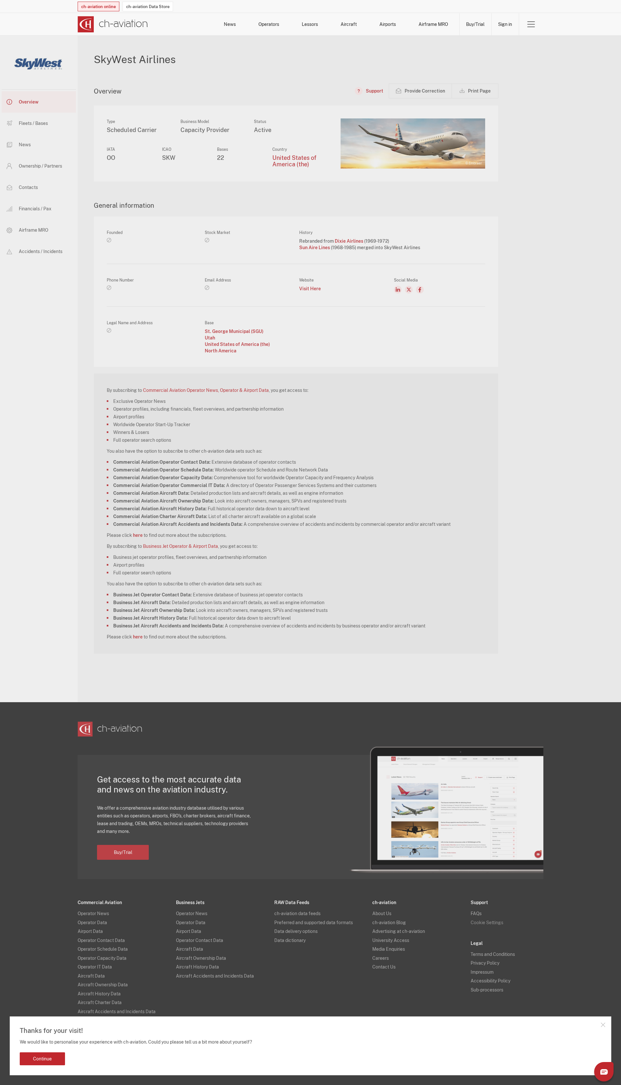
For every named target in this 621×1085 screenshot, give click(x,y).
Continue (42, 1058)
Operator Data (92, 922)
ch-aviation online (98, 6)
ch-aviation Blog (389, 922)
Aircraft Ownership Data (103, 984)
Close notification (603, 1025)
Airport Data (90, 931)
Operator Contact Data (101, 940)
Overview (28, 102)
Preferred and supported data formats (313, 922)
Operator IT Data (95, 966)
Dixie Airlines (349, 241)
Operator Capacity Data (102, 958)
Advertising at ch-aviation (398, 931)
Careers (380, 958)
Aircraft (349, 24)
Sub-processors (487, 989)
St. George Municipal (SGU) (234, 331)
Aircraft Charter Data (100, 1002)
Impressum (482, 972)
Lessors (310, 24)
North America (220, 350)
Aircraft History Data (99, 993)
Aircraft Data (91, 976)
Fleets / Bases (33, 123)
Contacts (28, 187)
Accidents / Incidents (40, 251)
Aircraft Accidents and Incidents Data (117, 1011)
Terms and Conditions (493, 954)
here (138, 535)
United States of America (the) (294, 161)
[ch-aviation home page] (113, 24)
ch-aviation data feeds (297, 913)
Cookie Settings (487, 922)
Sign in (505, 24)
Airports (387, 24)
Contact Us (384, 966)
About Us (381, 913)
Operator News (93, 913)
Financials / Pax (35, 208)
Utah (210, 337)
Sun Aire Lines (315, 247)
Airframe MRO (433, 24)
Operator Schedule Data (103, 949)
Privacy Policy (485, 963)
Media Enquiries (388, 949)
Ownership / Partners (40, 166)
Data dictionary (290, 940)
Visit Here (310, 288)
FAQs (476, 913)
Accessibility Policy (490, 980)
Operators (268, 24)
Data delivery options (296, 931)
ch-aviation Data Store (147, 6)
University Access (390, 940)
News (230, 24)
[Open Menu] (531, 24)
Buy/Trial (475, 24)
